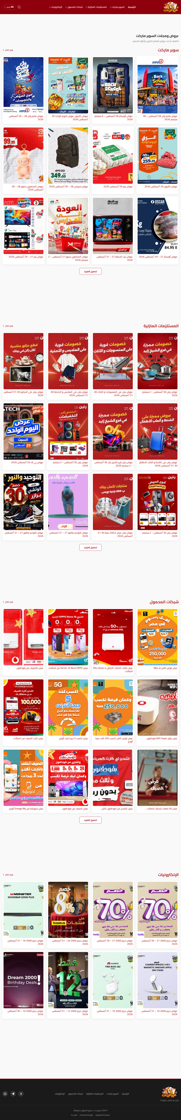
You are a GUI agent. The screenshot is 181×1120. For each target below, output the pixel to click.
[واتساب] (5, 1094)
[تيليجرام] (13, 1094)
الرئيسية (132, 7)
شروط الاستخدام (86, 1115)
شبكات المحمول (75, 7)
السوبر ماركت (118, 7)
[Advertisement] (90, 23)
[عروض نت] (169, 1092)
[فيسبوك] (21, 1094)
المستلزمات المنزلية (97, 7)
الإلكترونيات (56, 7)
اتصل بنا (74, 1115)
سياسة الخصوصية (102, 1115)
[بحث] (19, 7)
